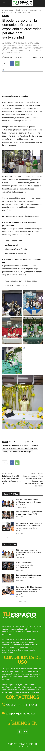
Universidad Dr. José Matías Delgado (20, 451)
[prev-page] (3, 537)
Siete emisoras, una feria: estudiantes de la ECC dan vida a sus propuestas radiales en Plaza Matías (33, 481)
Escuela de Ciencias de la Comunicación (15, 445)
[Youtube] (25, 731)
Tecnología (33, 448)
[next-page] (7, 537)
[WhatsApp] (17, 63)
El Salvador (30, 442)
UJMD (5, 451)
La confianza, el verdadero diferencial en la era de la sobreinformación (25, 565)
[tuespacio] (3, 57)
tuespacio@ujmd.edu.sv (20, 713)
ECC (10, 442)
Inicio (4, 10)
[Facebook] (12, 63)
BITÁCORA (10, 10)
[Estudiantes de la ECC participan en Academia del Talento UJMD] (8, 515)
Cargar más (22, 601)
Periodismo (34, 445)
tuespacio (10, 57)
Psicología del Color (9, 448)
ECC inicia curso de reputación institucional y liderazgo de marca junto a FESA (28, 502)
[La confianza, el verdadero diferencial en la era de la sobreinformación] (8, 566)
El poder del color (19, 442)
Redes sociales (23, 448)
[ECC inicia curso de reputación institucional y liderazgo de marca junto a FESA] (8, 503)
